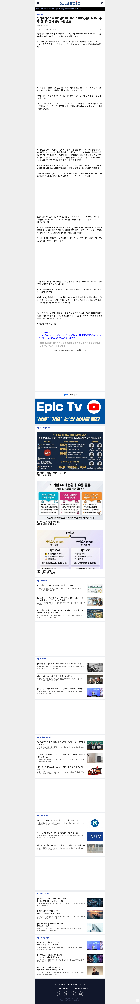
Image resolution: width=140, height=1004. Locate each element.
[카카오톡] (47, 29)
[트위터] (43, 29)
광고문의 (82, 984)
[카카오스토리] (66, 993)
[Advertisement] (70, 196)
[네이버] (73, 993)
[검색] (102, 3)
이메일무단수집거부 (68, 988)
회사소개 (57, 984)
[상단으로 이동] (137, 1000)
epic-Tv (77, 9)
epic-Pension (68, 9)
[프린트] (54, 29)
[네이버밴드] (50, 29)
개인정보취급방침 (66, 984)
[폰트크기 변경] (101, 29)
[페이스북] (39, 29)
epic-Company (49, 9)
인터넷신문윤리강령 (82, 988)
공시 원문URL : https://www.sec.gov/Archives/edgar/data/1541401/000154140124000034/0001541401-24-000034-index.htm (70, 335)
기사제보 (76, 984)
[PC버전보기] (80, 993)
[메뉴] (37, 3)
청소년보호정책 (56, 988)
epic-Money (59, 9)
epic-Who (39, 9)
